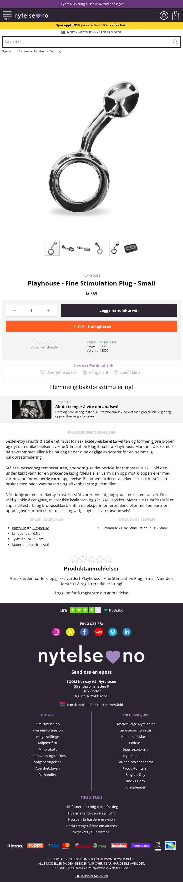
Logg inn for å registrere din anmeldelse (91, 593)
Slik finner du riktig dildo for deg (91, 806)
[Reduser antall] (14, 310)
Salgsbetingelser (47, 762)
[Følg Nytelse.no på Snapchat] (70, 635)
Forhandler (47, 774)
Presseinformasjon (47, 730)
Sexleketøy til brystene (91, 832)
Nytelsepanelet (135, 755)
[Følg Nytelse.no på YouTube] (98, 635)
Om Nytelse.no (48, 724)
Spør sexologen (135, 749)
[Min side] (164, 15)
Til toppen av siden (91, 876)
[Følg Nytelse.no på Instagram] (56, 635)
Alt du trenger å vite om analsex (92, 826)
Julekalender (135, 787)
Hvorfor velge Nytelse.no (135, 724)
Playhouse (91, 275)
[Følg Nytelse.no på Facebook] (84, 635)
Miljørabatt (48, 749)
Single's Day (135, 774)
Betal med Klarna (135, 736)
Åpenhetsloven (48, 768)
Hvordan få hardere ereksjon (91, 819)
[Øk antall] (48, 310)
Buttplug (19, 528)
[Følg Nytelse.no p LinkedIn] (126, 635)
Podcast (135, 743)
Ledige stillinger (48, 736)
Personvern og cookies (48, 755)
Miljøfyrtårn (47, 743)
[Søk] (175, 42)
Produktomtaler (135, 768)
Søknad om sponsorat (135, 762)
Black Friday (135, 781)
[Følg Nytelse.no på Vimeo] (112, 635)
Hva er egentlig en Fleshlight (91, 813)
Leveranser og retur (135, 730)
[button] (68, 248)
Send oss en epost (91, 672)
